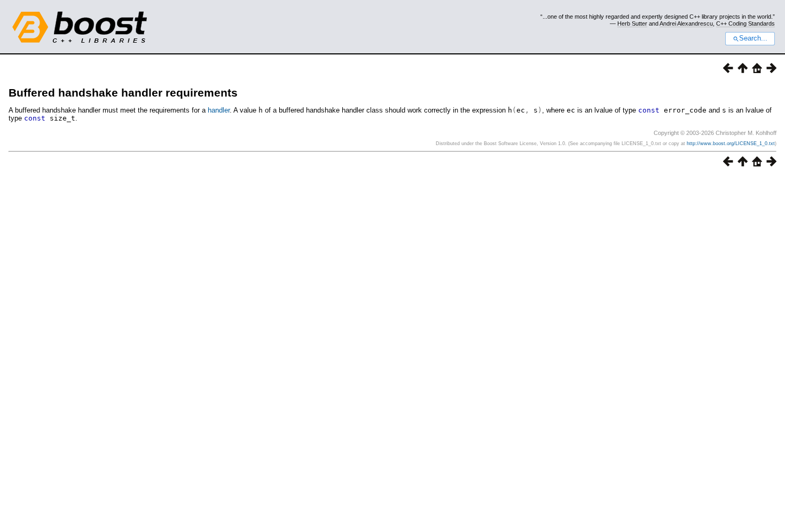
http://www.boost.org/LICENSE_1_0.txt (731, 143)
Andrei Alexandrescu (686, 23)
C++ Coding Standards (745, 23)
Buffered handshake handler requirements (123, 92)
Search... (753, 38)
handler (219, 110)
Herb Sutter (632, 23)
